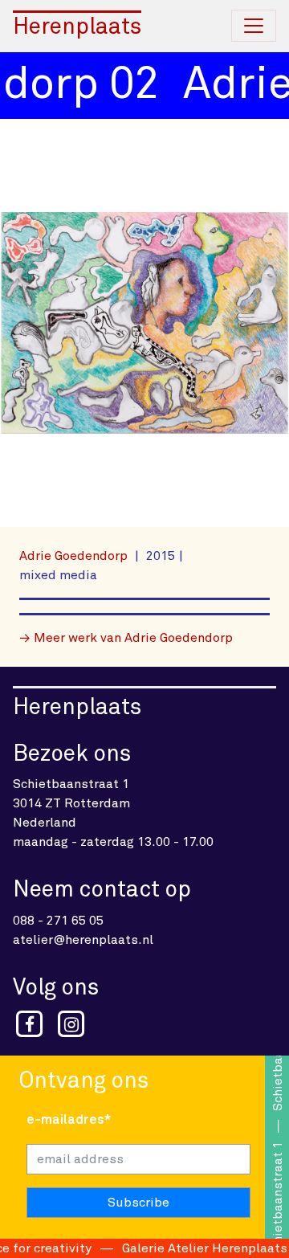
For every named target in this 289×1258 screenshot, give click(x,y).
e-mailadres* (68, 1119)
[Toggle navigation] (253, 26)
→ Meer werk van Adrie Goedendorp (126, 637)
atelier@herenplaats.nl (83, 939)
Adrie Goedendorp (75, 555)
